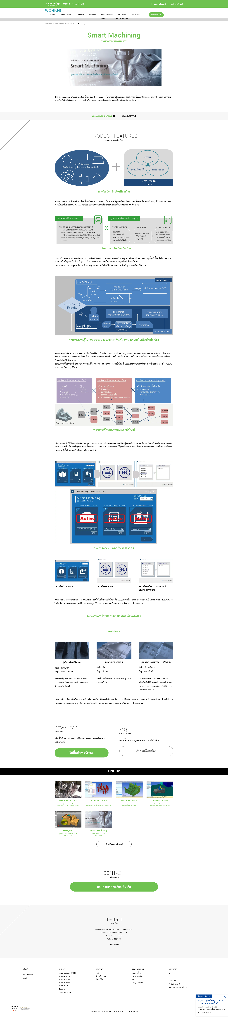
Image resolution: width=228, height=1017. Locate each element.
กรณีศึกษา (99, 973)
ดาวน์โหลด (172, 973)
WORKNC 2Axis (64, 979)
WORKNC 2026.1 (65, 976)
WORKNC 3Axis (64, 983)
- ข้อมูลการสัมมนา (138, 976)
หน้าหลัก (48, 24)
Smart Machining (65, 992)
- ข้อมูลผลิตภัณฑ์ (137, 983)
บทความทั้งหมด (137, 973)
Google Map (114, 944)
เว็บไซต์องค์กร (173, 984)
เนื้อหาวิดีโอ (99, 979)
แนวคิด (25, 978)
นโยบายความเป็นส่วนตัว (177, 987)
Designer (62, 989)
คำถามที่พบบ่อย (146, 751)
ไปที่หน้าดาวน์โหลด (82, 753)
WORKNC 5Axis (64, 986)
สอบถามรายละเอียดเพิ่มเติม (114, 887)
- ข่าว (134, 979)
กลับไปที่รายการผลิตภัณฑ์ (114, 844)
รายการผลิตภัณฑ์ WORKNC (62, 24)
